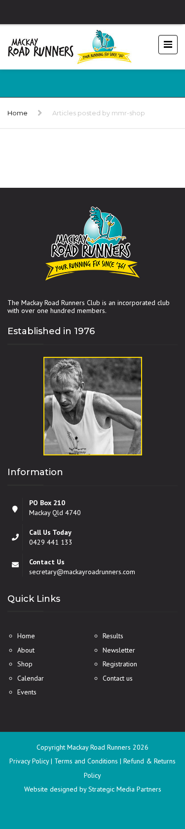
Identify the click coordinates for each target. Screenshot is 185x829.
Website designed (50, 789)
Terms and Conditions (87, 761)
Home (17, 113)
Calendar (30, 678)
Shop (25, 663)
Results (113, 635)
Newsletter (119, 650)
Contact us (118, 678)
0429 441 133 (51, 542)
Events (27, 692)
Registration (120, 663)
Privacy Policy (30, 761)
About (26, 650)
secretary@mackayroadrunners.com (82, 571)
